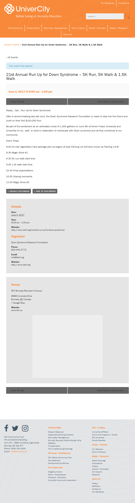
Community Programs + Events (104, 434)
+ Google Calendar (18, 191)
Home (7, 44)
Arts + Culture (78, 28)
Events (16, 44)
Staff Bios (96, 486)
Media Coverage (99, 460)
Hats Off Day (17, 101)
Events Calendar (99, 440)
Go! (127, 16)
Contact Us (123, 3)
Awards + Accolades (100, 469)
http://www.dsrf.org (20, 264)
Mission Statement (56, 432)
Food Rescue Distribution (111, 101)
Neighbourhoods (55, 471)
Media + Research (118, 28)
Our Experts (97, 471)
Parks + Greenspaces (57, 474)
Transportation (54, 446)
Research (96, 474)
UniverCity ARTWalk (100, 432)
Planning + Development (55, 28)
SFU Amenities (98, 437)
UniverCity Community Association (62, 480)
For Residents (107, 3)
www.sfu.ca (16, 310)
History (95, 483)
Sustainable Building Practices (60, 434)
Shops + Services (97, 28)
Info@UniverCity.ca (18, 451)
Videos (95, 466)
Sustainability (33, 28)
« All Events (12, 57)
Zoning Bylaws (54, 460)
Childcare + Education (57, 477)
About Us (67, 34)
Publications (97, 463)
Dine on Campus (99, 452)
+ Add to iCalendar (45, 191)
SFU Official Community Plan (60, 457)
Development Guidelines (58, 463)
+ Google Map (18, 302)
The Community (15, 28)
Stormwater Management (58, 437)
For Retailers (97, 449)
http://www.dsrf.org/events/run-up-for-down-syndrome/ (38, 229)
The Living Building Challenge (60, 448)
